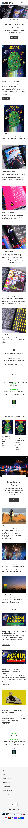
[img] (14, 390)
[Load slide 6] (17, 19)
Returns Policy (7, 782)
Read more (6, 644)
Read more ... (14, 499)
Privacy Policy (6, 786)
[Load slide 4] (14, 19)
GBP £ (13, 804)
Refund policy (6, 794)
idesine (11, 822)
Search (5, 774)
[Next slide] (24, 19)
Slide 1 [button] (12, 374)
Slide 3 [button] (15, 374)
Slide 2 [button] (14, 374)
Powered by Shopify (17, 822)
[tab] (12, 374)
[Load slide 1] (10, 19)
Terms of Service (7, 778)
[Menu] (25, 2)
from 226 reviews (14, 735)
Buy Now (14, 37)
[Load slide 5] (16, 19)
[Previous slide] (4, 19)
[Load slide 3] (13, 19)
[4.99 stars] (14, 384)
